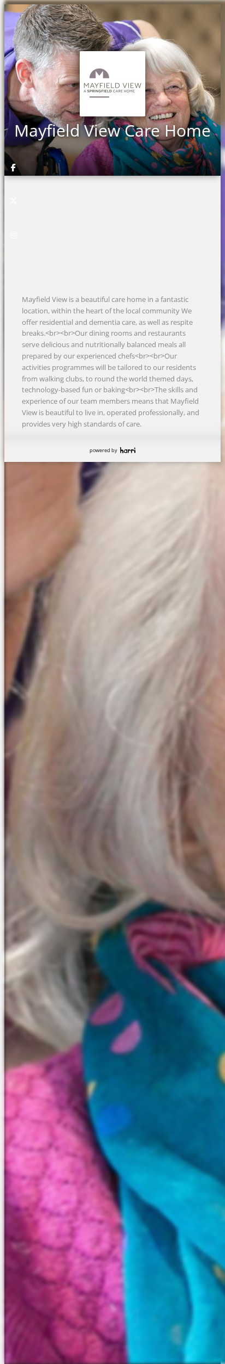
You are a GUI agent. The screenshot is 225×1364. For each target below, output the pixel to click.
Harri (127, 450)
